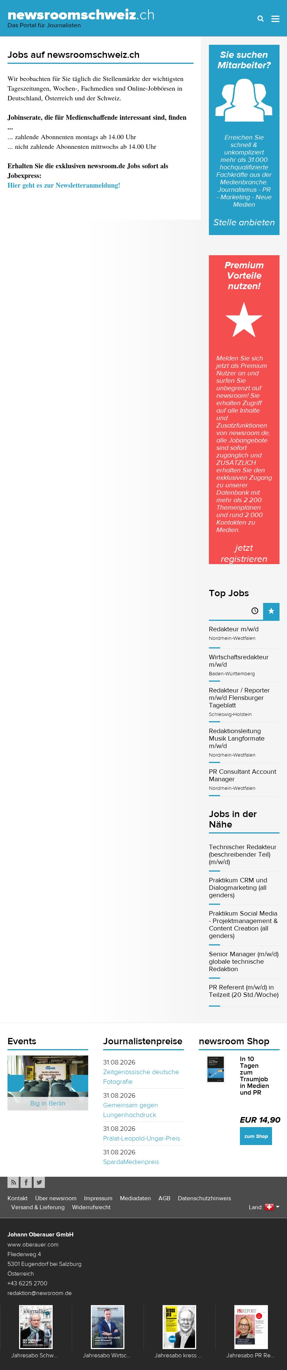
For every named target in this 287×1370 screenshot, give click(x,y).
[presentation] (271, 611)
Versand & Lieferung (38, 1207)
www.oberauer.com (33, 1244)
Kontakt (17, 1198)
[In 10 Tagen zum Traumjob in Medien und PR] (215, 1069)
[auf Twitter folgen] (39, 1182)
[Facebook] (26, 1182)
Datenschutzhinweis (204, 1198)
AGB (164, 1198)
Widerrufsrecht (91, 1207)
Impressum (98, 1198)
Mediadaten (135, 1198)
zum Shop (256, 1136)
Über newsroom (56, 1198)
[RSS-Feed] (13, 1182)
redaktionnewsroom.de (39, 1292)
